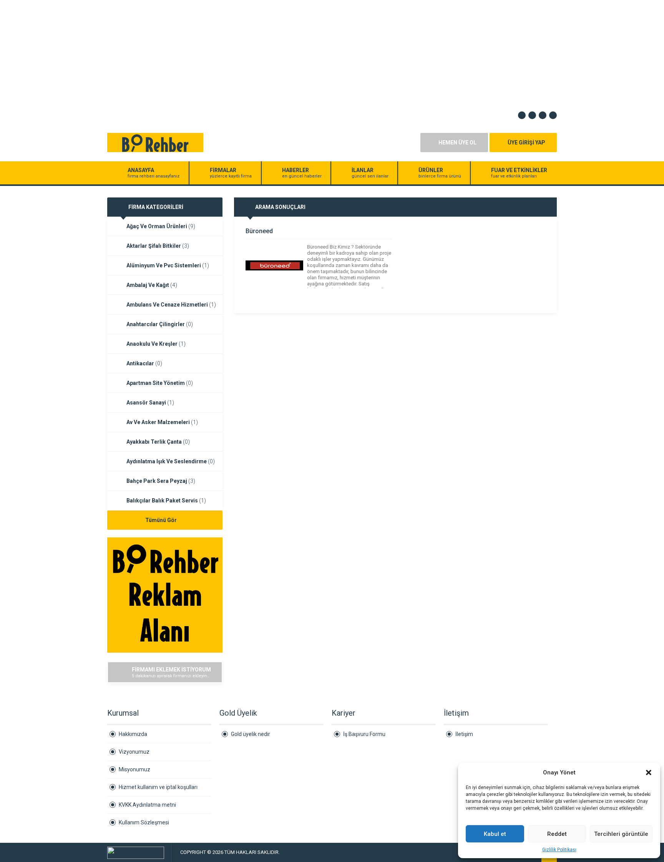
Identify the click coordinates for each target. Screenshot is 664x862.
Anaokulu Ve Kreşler (156, 344)
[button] (648, 772)
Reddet (557, 834)
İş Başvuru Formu (364, 734)
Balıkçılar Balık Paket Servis (166, 500)
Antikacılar (144, 363)
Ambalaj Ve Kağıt (151, 285)
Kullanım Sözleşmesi (144, 822)
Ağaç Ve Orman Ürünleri (160, 226)
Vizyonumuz (134, 752)
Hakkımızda (133, 734)
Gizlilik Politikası (559, 849)
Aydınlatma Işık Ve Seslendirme (170, 461)
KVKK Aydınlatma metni (147, 805)
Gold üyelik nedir (250, 734)
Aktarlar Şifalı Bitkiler (157, 246)
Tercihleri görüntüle (621, 834)
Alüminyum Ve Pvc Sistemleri (167, 265)
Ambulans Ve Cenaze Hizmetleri (171, 305)
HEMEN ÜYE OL (457, 142)
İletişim (464, 734)
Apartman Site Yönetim (159, 383)
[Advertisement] (230, 54)
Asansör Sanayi (150, 403)
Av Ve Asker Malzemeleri (162, 422)
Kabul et (495, 834)
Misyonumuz (134, 769)
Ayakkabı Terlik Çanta (158, 442)
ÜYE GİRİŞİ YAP (526, 142)
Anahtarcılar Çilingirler (159, 324)
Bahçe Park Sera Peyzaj (160, 481)
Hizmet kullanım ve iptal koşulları (158, 787)
